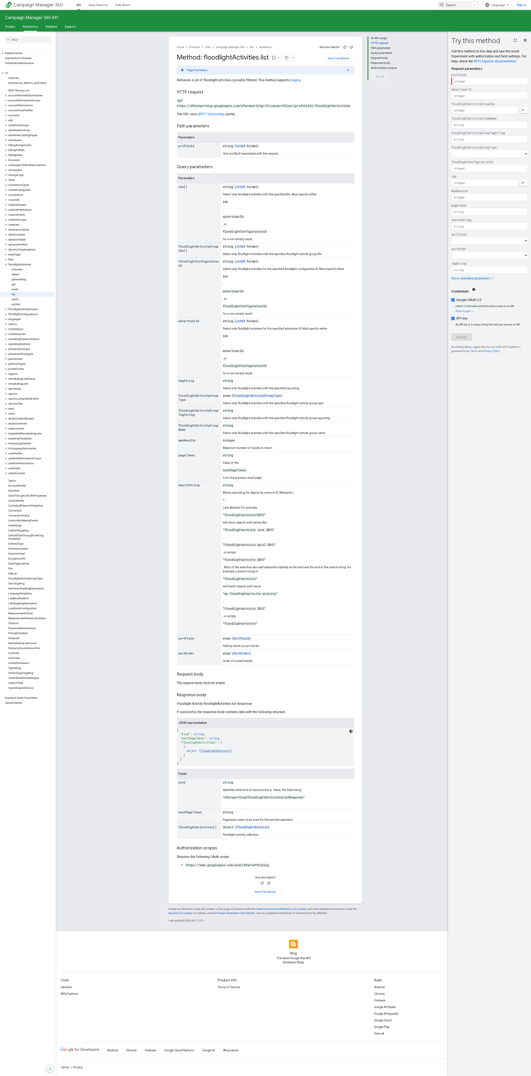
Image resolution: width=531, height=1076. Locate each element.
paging (296, 80)
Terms (65, 1067)
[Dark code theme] (351, 731)
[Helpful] (345, 47)
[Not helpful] (351, 47)
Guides (10, 26)
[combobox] (458, 5)
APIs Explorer (69, 993)
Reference (30, 26)
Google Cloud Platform (179, 1050)
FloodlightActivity (215, 751)
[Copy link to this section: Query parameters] (217, 167)
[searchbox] (28, 39)
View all (379, 1033)
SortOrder (241, 653)
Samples (51, 26)
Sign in (521, 5)
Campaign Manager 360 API (31, 17)
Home (180, 47)
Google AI (208, 1050)
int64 (240, 146)
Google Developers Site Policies (235, 913)
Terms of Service (229, 987)
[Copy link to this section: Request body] (207, 674)
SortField (241, 638)
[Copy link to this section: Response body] (210, 695)
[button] (27, 53)
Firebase (379, 1000)
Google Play (382, 1027)
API (79, 5)
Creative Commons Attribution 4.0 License (281, 908)
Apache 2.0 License (180, 913)
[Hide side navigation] (50, 1068)
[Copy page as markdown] (287, 57)
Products (194, 47)
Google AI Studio (385, 1007)
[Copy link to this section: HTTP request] (207, 92)
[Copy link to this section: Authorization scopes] (221, 848)
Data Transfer (98, 5)
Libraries (66, 987)
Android (379, 987)
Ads (208, 47)
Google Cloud (382, 1020)
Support (70, 26)
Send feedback (338, 58)
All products (231, 1050)
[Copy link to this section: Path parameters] (213, 126)
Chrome (379, 993)
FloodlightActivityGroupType (257, 396)
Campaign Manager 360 (38, 5)
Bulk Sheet (123, 5)
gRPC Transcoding (211, 114)
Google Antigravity (386, 1013)
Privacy (78, 1067)
